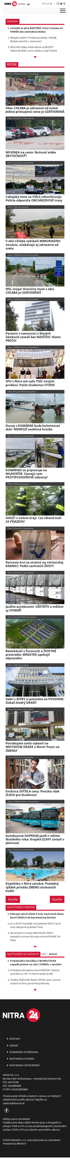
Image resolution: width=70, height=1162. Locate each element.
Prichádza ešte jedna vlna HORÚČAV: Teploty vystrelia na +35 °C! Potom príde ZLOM (35, 971)
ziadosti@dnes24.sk (14, 1103)
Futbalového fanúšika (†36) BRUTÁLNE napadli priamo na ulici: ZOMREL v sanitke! (36, 962)
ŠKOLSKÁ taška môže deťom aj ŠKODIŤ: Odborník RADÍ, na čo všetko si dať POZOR (33, 48)
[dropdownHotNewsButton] (35, 58)
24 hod (53, 954)
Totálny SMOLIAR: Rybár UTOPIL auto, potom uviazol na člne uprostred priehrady (35, 981)
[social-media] (6, 1110)
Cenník (13, 1045)
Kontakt (14, 1038)
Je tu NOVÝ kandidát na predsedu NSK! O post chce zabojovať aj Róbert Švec (35, 925)
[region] (28, 5)
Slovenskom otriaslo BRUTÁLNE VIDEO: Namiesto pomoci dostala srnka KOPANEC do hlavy (35, 936)
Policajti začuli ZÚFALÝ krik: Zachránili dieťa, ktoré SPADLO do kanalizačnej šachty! (37, 915)
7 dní (43, 954)
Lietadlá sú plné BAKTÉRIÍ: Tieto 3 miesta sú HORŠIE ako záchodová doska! (36, 29)
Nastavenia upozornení (24, 1065)
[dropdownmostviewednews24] (35, 990)
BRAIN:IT (21, 1143)
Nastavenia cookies (21, 1058)
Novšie (13, 899)
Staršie (57, 899)
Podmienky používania (23, 1052)
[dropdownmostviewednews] (35, 947)
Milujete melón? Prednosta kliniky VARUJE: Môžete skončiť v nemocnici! (33, 39)
